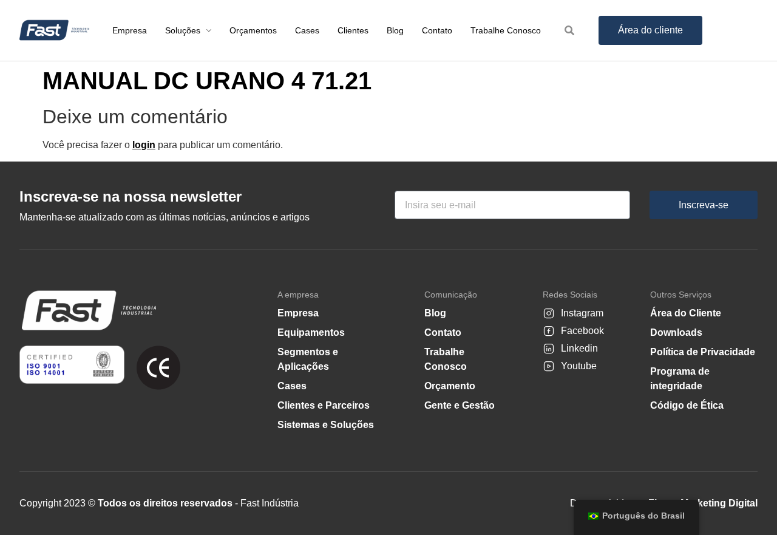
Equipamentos (311, 332)
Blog (435, 313)
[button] (744, 505)
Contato (442, 332)
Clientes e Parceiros (323, 405)
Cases (292, 386)
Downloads (676, 332)
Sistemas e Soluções (325, 425)
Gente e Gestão (459, 405)
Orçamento (449, 386)
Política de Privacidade (702, 352)
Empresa (298, 313)
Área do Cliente (685, 313)
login (143, 145)
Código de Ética (687, 405)
